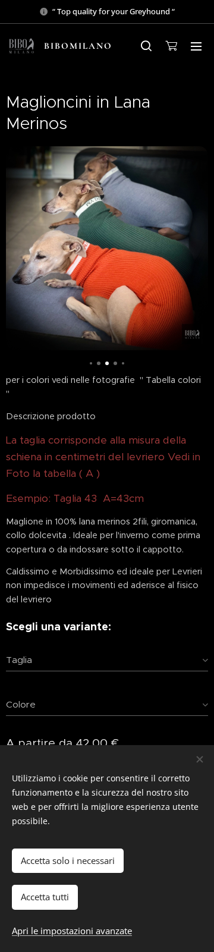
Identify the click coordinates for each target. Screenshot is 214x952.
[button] (146, 46)
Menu (196, 46)
